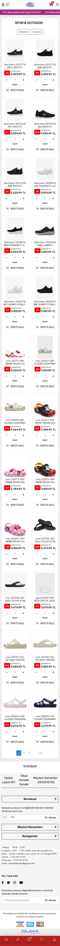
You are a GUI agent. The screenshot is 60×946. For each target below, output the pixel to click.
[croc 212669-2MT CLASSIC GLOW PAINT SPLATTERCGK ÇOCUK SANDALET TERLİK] (45, 347)
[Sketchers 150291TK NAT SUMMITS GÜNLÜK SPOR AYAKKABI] (15, 288)
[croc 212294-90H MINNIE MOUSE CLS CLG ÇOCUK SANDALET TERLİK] (15, 525)
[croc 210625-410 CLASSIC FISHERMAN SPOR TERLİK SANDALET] (45, 702)
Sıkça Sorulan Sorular (24, 780)
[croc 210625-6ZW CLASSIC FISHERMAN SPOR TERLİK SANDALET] (15, 702)
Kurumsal (30, 799)
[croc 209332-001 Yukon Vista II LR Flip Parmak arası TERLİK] (45, 525)
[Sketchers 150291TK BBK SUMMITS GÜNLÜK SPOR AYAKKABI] (45, 288)
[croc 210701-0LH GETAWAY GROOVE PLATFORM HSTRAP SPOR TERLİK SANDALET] (15, 643)
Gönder (52, 817)
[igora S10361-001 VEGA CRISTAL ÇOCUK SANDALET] (45, 584)
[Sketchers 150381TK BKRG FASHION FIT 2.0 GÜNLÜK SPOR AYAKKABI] (15, 228)
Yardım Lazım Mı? (8, 780)
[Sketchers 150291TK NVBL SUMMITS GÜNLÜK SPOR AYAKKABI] (45, 228)
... (34, 753)
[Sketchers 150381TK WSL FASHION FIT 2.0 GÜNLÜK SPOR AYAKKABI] (45, 169)
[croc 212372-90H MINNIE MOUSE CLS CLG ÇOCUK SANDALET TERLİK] (15, 465)
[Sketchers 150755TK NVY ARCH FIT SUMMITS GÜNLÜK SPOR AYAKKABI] (15, 110)
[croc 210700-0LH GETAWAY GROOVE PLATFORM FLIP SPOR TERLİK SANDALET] (45, 643)
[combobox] (5, 817)
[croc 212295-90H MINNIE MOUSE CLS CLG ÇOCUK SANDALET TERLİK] (45, 465)
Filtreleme (24, 32)
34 (40, 753)
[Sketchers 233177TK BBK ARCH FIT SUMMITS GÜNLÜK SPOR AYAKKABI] (45, 51)
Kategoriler (30, 836)
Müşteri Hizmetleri (45, 780)
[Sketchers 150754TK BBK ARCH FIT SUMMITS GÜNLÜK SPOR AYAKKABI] (15, 169)
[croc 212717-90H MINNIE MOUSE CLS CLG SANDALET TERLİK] (15, 347)
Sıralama (37, 32)
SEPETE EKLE (17, 90)
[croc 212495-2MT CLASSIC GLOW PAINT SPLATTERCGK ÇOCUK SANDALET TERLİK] (15, 406)
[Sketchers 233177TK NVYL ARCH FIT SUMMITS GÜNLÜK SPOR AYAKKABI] (15, 51)
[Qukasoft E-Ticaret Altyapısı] (30, 932)
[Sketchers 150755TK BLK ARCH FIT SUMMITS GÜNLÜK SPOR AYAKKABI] (45, 110)
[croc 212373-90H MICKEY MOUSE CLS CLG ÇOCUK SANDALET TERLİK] (45, 406)
